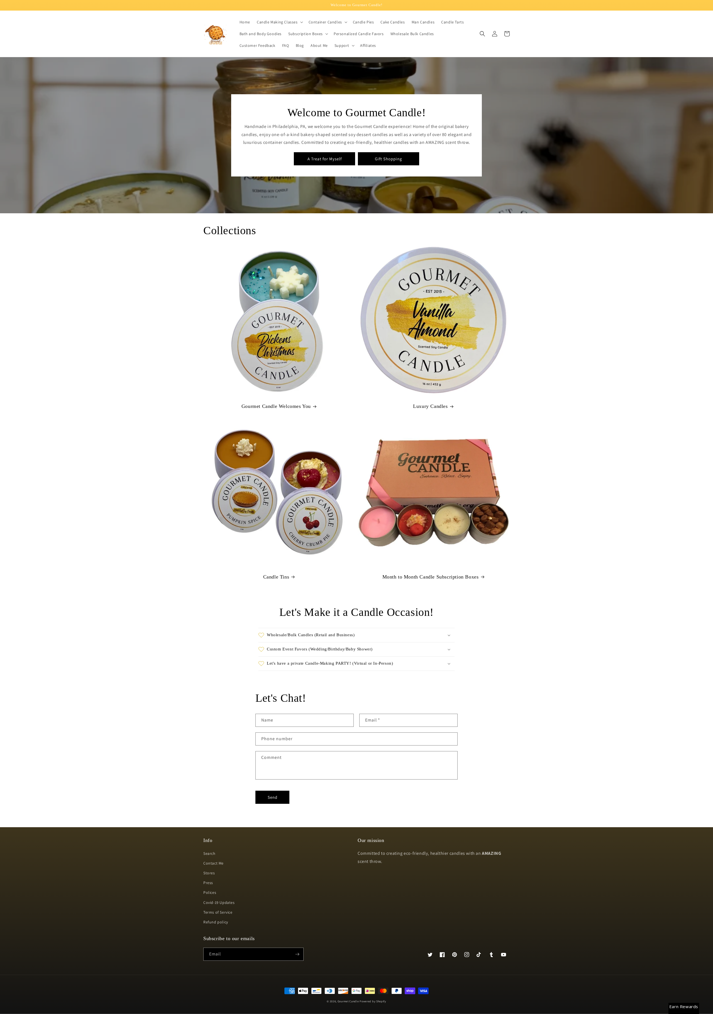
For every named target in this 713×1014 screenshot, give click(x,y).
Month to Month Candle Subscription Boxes (430, 577)
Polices (209, 892)
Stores (209, 872)
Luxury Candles (430, 406)
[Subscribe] (297, 954)
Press (208, 882)
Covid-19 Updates (219, 902)
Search (209, 853)
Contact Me (213, 863)
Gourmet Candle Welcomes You (276, 406)
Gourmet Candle (348, 1001)
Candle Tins (276, 577)
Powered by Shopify (373, 1001)
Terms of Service (218, 912)
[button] (279, 22)
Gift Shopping (388, 158)
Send (272, 797)
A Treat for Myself (324, 158)
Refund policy (215, 922)
